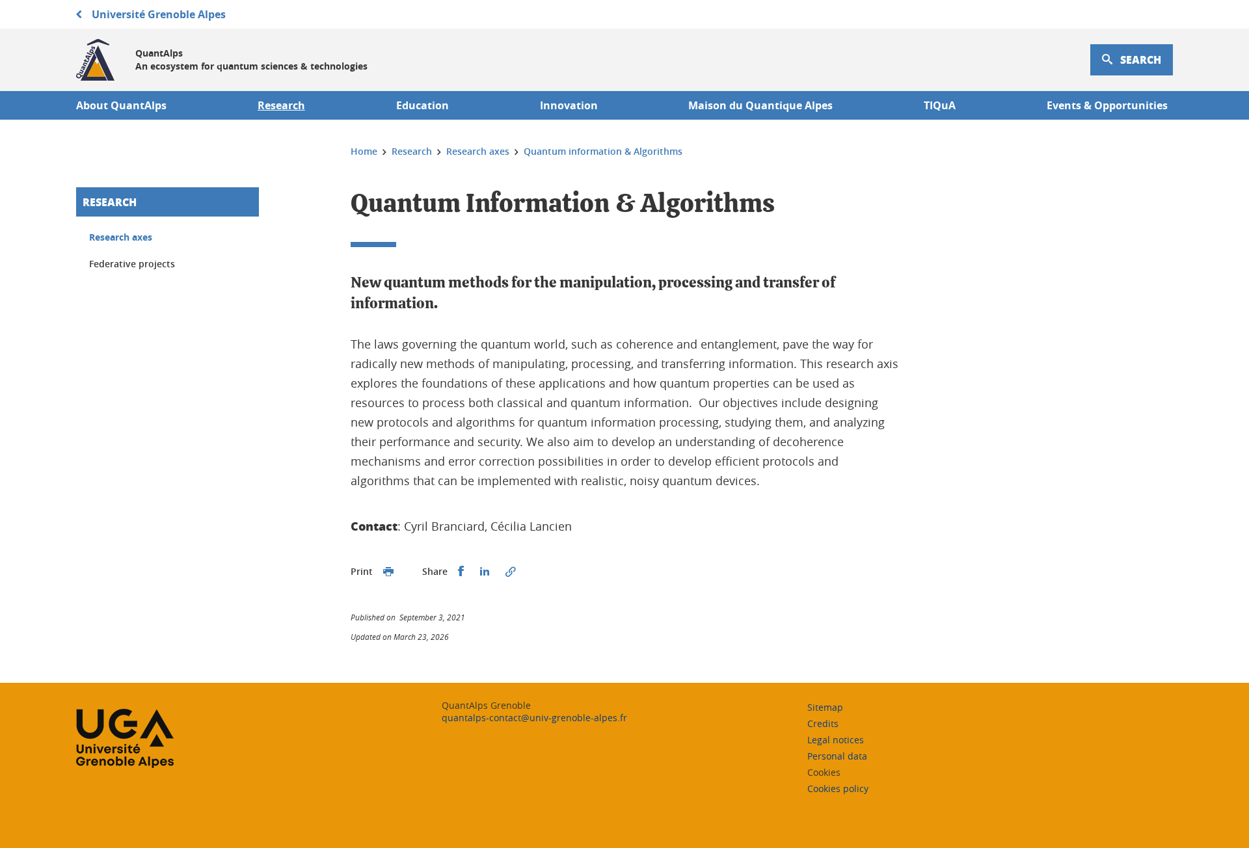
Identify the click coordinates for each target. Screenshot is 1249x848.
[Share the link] (510, 571)
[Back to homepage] (95, 60)
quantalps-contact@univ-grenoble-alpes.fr (534, 717)
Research (110, 201)
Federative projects (132, 264)
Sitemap (825, 707)
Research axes (120, 237)
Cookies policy (837, 788)
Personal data (837, 756)
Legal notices (835, 740)
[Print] (388, 571)
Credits (823, 723)
